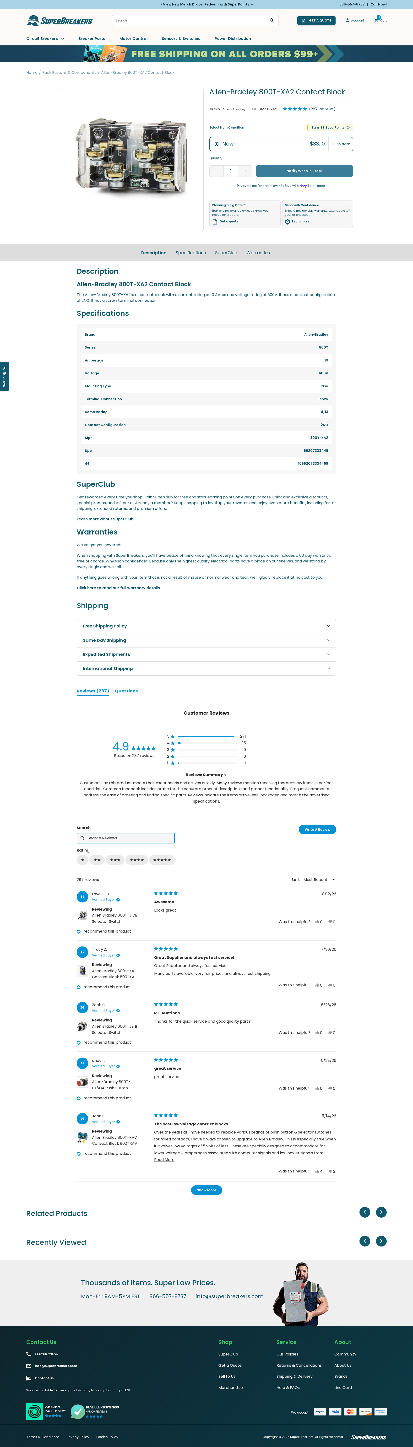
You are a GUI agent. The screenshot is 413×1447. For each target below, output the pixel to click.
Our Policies (287, 1354)
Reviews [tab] (93, 692)
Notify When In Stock (305, 170)
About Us (342, 1365)
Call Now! (378, 4)
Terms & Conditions (43, 1437)
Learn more (300, 221)
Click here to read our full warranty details (118, 588)
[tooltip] (226, 775)
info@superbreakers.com (230, 1296)
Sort (296, 879)
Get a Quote (230, 1365)
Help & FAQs (288, 1387)
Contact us (44, 1378)
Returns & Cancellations (299, 1365)
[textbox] (126, 838)
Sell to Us (226, 1376)
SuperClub (226, 253)
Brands (341, 1376)
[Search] (272, 20)
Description (154, 253)
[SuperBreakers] (59, 20)
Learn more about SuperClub (105, 519)
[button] (309, 109)
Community (345, 1354)
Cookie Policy (107, 1437)
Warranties (258, 253)
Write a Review (320, 830)
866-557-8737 (167, 1296)
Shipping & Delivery (295, 1376)
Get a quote (228, 221)
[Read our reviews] (95, 1411)
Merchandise (230, 1387)
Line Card (343, 1387)
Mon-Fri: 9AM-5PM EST (110, 1296)
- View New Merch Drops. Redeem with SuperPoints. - (206, 4)
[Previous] (364, 1212)
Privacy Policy (78, 1437)
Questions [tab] (126, 692)
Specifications (191, 253)
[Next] (381, 1212)
